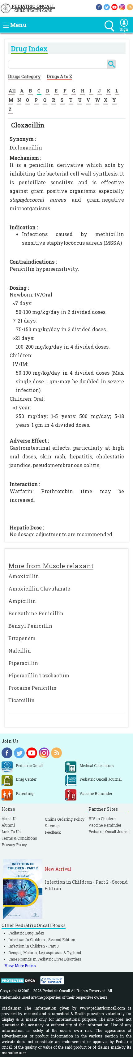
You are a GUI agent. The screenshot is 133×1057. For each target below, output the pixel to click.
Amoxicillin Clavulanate (39, 588)
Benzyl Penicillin (30, 625)
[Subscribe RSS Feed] (130, 7)
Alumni (8, 825)
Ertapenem (22, 638)
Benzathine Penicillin (35, 613)
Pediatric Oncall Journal (109, 831)
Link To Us (11, 831)
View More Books (20, 965)
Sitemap (52, 825)
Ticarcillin (21, 700)
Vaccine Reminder (104, 825)
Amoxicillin (23, 576)
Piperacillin (23, 663)
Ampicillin (22, 601)
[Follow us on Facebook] (99, 7)
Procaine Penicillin (32, 688)
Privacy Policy (14, 844)
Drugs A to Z (59, 76)
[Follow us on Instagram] (122, 7)
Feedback (53, 832)
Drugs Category (24, 76)
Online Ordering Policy (64, 819)
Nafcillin (19, 650)
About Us (10, 818)
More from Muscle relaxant (50, 565)
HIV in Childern (102, 818)
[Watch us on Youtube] (114, 7)
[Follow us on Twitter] (107, 7)
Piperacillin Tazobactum (38, 675)
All (12, 90)
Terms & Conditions (19, 838)
